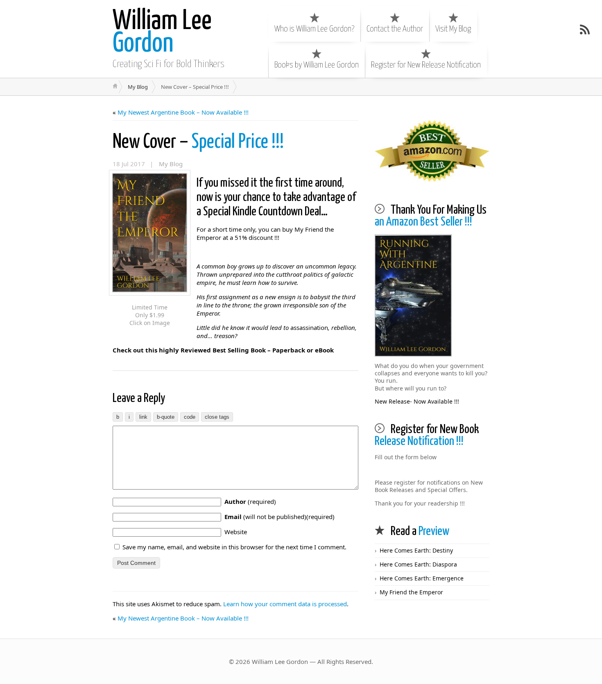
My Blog (138, 86)
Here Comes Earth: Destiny (416, 550)
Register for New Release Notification (426, 65)
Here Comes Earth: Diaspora (418, 564)
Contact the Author (395, 29)
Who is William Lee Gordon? (314, 29)
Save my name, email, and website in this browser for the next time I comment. (234, 547)
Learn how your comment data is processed (285, 604)
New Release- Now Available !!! (417, 401)
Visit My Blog (453, 29)
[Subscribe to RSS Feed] (585, 29)
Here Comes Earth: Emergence (422, 578)
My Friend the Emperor (411, 592)
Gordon (162, 32)
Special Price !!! (198, 142)
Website (235, 532)
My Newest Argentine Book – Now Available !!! (183, 112)
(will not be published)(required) (279, 516)
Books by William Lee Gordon (316, 65)
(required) (250, 501)
